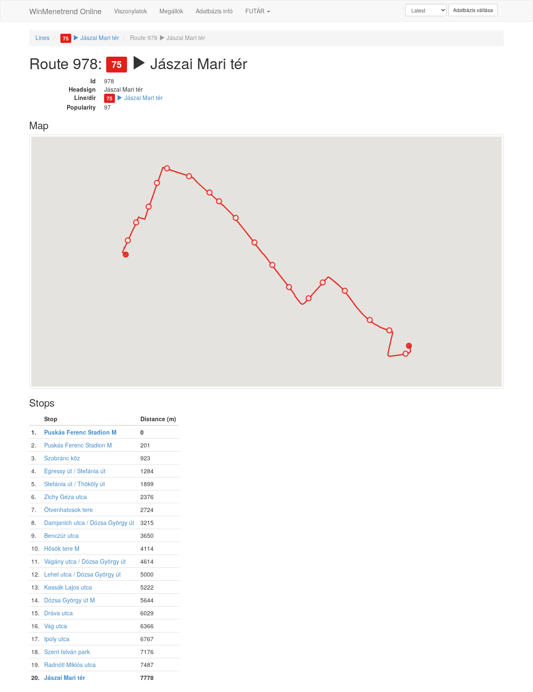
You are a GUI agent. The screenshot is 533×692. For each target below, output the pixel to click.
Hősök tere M (62, 548)
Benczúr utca (61, 535)
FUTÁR (255, 11)
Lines (42, 37)
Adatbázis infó (214, 11)
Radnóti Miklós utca (70, 664)
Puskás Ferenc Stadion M (80, 432)
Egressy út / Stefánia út (74, 471)
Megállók (171, 11)
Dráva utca (58, 613)
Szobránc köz (62, 458)
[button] (409, 345)
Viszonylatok (130, 11)
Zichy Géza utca (65, 496)
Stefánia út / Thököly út (74, 484)
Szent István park (67, 651)
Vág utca (55, 626)
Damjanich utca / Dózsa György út (89, 522)
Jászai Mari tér (91, 37)
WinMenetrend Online (65, 10)
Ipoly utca (57, 639)
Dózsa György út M (69, 600)
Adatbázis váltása (473, 9)
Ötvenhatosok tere (68, 509)
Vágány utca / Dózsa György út (85, 561)
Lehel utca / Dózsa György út (82, 574)
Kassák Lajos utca (68, 587)
